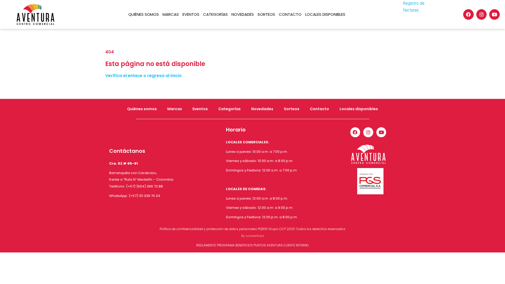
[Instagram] (481, 14)
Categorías (215, 14)
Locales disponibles (325, 14)
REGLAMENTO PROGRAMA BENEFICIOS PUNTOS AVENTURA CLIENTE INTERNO (252, 245)
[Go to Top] (497, 276)
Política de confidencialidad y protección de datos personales (208, 229)
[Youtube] (494, 14)
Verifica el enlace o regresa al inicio (143, 76)
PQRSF (263, 229)
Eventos (191, 14)
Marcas (171, 14)
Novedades (242, 14)
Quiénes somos (143, 14)
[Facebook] (468, 14)
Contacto (290, 14)
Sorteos (266, 14)
